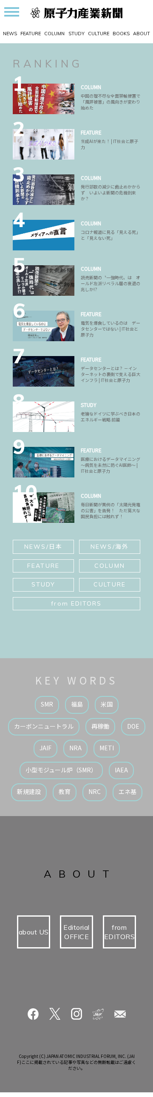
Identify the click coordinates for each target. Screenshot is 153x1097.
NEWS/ (43, 546)
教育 (65, 791)
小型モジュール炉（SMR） (61, 770)
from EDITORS (76, 603)
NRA (75, 747)
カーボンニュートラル (44, 726)
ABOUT (141, 33)
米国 (107, 704)
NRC (94, 791)
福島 (77, 704)
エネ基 (127, 791)
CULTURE (98, 33)
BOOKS (121, 33)
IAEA (121, 770)
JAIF (45, 747)
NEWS (10, 33)
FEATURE (30, 33)
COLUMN (54, 33)
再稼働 (100, 726)
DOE (133, 726)
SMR (47, 704)
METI (106, 747)
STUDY (76, 33)
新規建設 (29, 791)
